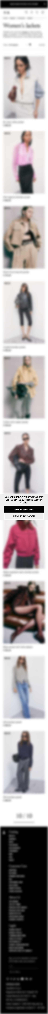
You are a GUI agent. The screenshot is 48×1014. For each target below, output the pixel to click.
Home (5, 18)
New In (12, 836)
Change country (16, 920)
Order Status (15, 888)
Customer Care (16, 882)
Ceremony (13, 851)
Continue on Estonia (24, 509)
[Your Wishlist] (37, 12)
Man (11, 854)
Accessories (14, 848)
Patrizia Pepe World (18, 908)
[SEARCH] (26, 12)
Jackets (29, 18)
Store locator (15, 891)
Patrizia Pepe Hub (17, 911)
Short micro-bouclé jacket (16, 272)
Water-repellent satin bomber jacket (21, 572)
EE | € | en (14, 972)
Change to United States (24, 516)
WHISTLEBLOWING (16, 948)
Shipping (13, 870)
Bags (11, 842)
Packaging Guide (16, 917)
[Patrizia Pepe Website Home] (8, 13)
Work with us (15, 914)
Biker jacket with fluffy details (18, 647)
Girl (11, 857)
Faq (10, 879)
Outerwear (21, 18)
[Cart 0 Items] (43, 12)
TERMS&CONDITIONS (17, 936)
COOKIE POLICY (15, 930)
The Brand (13, 901)
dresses (25, 32)
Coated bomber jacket (14, 347)
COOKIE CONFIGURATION (19, 945)
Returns (13, 873)
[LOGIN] (31, 12)
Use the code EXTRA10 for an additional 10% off (24, 4)
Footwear (13, 845)
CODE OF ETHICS (15, 939)
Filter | (10, 45)
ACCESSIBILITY (15, 942)
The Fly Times (15, 904)
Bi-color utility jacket (13, 122)
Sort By (42, 45)
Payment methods (17, 876)
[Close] (45, 4)
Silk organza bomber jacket (16, 197)
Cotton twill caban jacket (15, 422)
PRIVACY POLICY (15, 933)
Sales (11, 860)
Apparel (12, 18)
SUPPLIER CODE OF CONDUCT (20, 951)
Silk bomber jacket (12, 722)
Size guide (13, 885)
